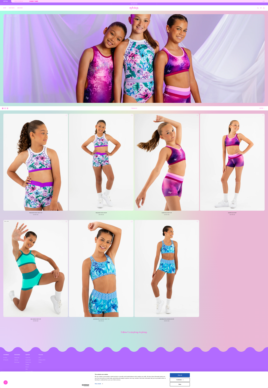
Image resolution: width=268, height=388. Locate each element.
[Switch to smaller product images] (5, 108)
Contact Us (28, 357)
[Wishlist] (261, 8)
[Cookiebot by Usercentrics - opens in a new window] (85, 385)
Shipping (27, 364)
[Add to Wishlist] (66, 115)
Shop (4, 8)
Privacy (40, 362)
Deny (180, 384)
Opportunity (16, 357)
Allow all (180, 375)
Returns (27, 366)
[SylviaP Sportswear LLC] (134, 8)
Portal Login (16, 362)
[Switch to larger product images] (2, 108)
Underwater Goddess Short (166, 319)
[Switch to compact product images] (7, 108)
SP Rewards (5, 360)
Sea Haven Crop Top (36, 319)
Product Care (28, 362)
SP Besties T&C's (42, 360)
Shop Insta (12, 8)
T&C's (40, 357)
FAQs (27, 369)
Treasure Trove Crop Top (35, 212)
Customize (179, 379)
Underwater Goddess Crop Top (101, 319)
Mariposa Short (232, 212)
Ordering (16, 360)
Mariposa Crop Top (167, 212)
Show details (98, 383)
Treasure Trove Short (101, 212)
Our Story (20, 8)
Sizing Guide (28, 360)
